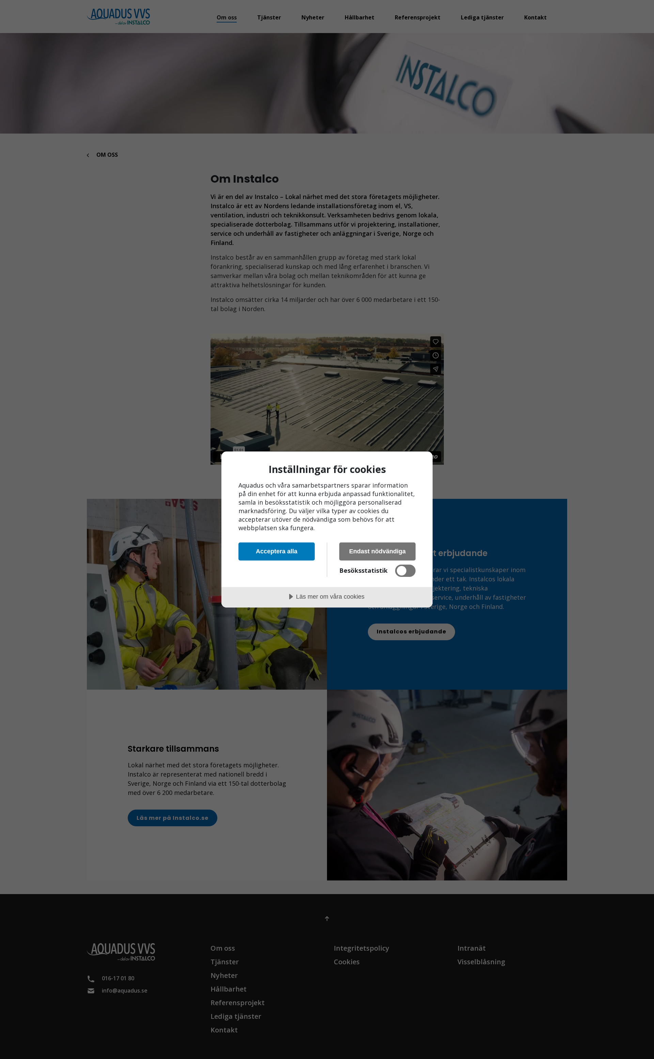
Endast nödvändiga (377, 551)
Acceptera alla (276, 551)
